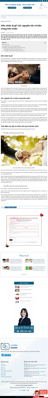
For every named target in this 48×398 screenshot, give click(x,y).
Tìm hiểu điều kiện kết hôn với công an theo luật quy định (39, 267)
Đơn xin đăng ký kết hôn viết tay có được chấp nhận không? (39, 260)
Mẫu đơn (3, 369)
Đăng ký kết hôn (6, 21)
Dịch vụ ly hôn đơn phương (26, 297)
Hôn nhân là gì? (5, 44)
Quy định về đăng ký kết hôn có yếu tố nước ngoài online (16, 260)
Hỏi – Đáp (3, 373)
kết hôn (24, 176)
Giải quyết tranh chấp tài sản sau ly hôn (25, 294)
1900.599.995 (22, 387)
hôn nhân (23, 58)
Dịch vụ (3, 367)
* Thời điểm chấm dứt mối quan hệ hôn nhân (14, 50)
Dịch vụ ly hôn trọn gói (25, 301)
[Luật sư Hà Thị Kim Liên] (24, 320)
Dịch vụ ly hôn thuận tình (25, 289)
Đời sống (3, 374)
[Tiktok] (26, 390)
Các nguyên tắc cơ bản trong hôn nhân (11, 46)
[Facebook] (19, 390)
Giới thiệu (3, 365)
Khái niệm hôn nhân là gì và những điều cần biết (16, 267)
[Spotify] (28, 390)
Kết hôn (11, 207)
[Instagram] (21, 390)
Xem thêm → (24, 274)
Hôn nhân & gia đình (6, 371)
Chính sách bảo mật (32, 242)
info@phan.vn (34, 387)
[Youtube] (24, 390)
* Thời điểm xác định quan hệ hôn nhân (13, 49)
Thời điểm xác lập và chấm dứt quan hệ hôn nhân (13, 47)
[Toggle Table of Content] (44, 43)
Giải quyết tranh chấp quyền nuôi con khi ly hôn (26, 287)
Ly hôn (15, 207)
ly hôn (23, 194)
